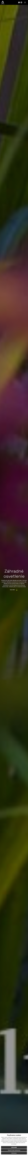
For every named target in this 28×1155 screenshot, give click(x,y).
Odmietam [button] (14, 1153)
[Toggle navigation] (25, 2)
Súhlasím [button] (14, 1147)
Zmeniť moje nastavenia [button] (14, 1150)
